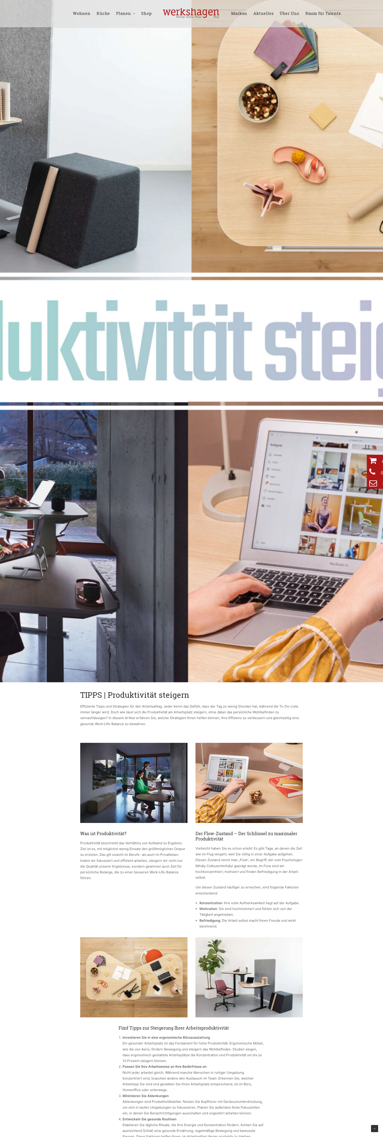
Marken (239, 13)
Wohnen (81, 13)
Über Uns (289, 13)
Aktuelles (263, 13)
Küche (103, 13)
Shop (146, 13)
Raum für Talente (323, 13)
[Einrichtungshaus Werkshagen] (191, 13)
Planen (123, 13)
